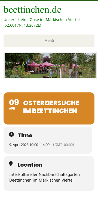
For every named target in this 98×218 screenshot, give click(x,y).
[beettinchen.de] (50, 77)
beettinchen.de (33, 8)
